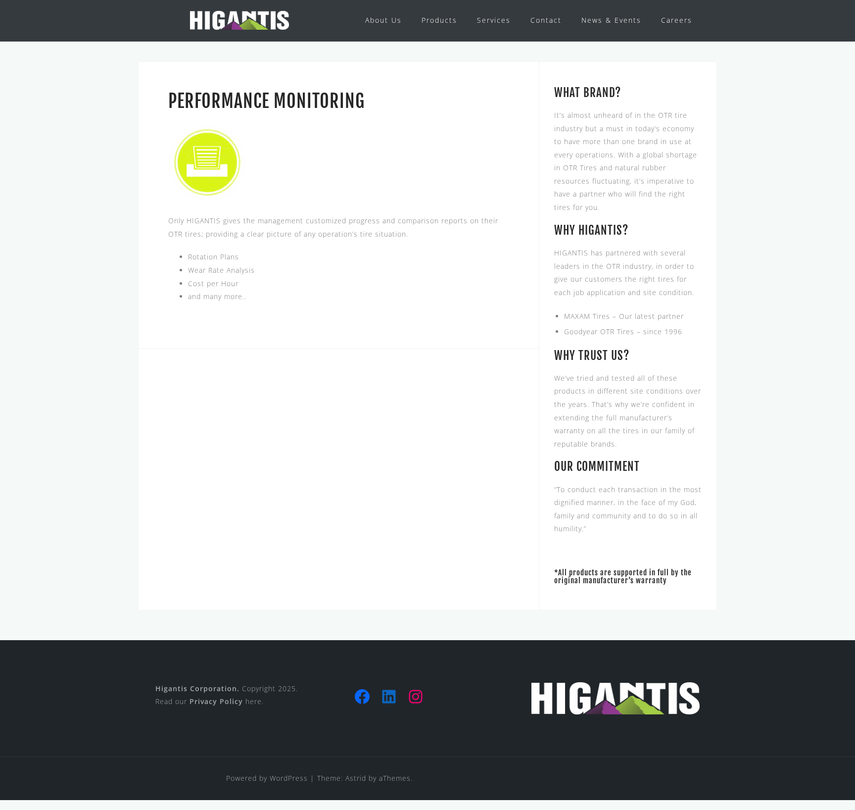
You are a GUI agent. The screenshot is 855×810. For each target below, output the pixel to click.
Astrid (355, 778)
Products (439, 20)
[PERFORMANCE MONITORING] (207, 161)
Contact (546, 20)
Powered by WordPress (267, 778)
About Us (383, 20)
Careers (676, 20)
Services (494, 20)
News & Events (611, 20)
